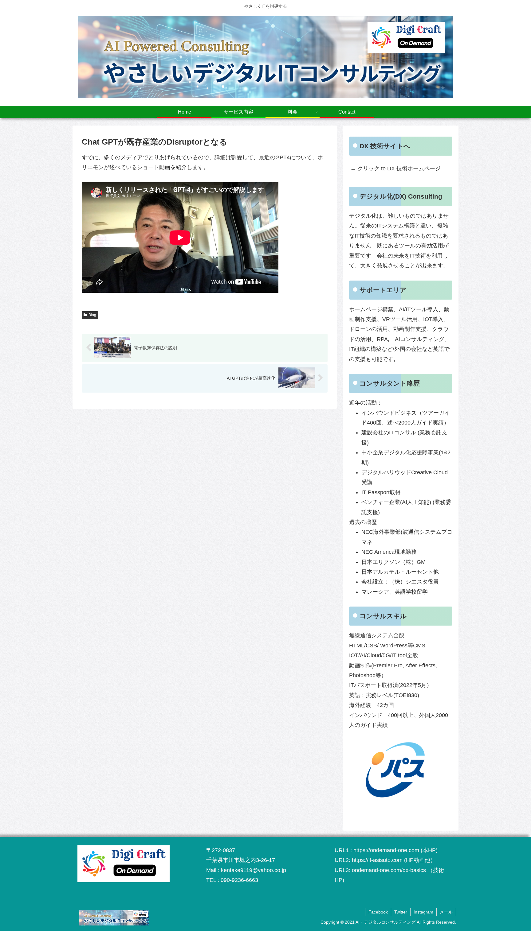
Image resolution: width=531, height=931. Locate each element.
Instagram (423, 912)
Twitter (400, 912)
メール (446, 912)
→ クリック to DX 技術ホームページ (395, 168)
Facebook (378, 912)
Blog (92, 315)
